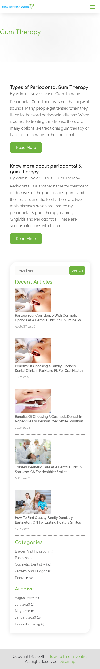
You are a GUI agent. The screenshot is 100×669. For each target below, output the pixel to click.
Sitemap (67, 661)
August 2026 (24, 598)
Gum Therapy (67, 93)
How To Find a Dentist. (68, 656)
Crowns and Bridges (31, 571)
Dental (20, 578)
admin (21, 93)
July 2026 (22, 604)
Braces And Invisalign (32, 551)
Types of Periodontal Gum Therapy (49, 87)
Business (22, 558)
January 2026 (25, 617)
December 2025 (27, 624)
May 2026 (22, 611)
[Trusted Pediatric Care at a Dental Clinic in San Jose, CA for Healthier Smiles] (33, 451)
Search (77, 270)
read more (26, 147)
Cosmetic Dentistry (30, 564)
